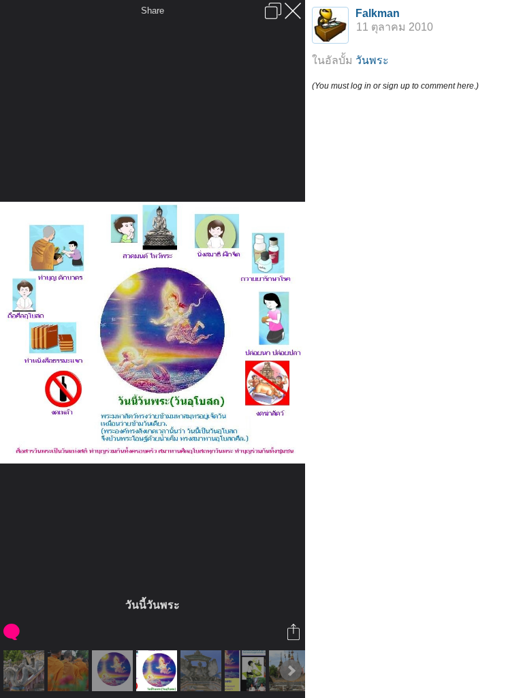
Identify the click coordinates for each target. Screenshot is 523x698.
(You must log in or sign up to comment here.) (395, 86)
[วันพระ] (247, 670)
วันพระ (372, 60)
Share (152, 10)
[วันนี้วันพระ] (158, 670)
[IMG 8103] (202, 670)
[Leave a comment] (12, 631)
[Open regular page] (273, 11)
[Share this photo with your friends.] (294, 631)
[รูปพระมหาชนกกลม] (114, 670)
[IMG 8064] (25, 670)
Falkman (377, 13)
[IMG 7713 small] (70, 670)
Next (291, 671)
